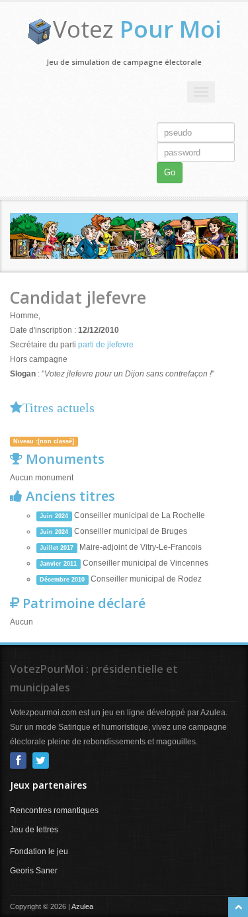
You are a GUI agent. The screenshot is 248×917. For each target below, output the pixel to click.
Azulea (82, 906)
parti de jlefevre (106, 344)
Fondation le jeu (39, 851)
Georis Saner (34, 870)
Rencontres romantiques (54, 810)
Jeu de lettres (34, 829)
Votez (137, 28)
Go (169, 172)
